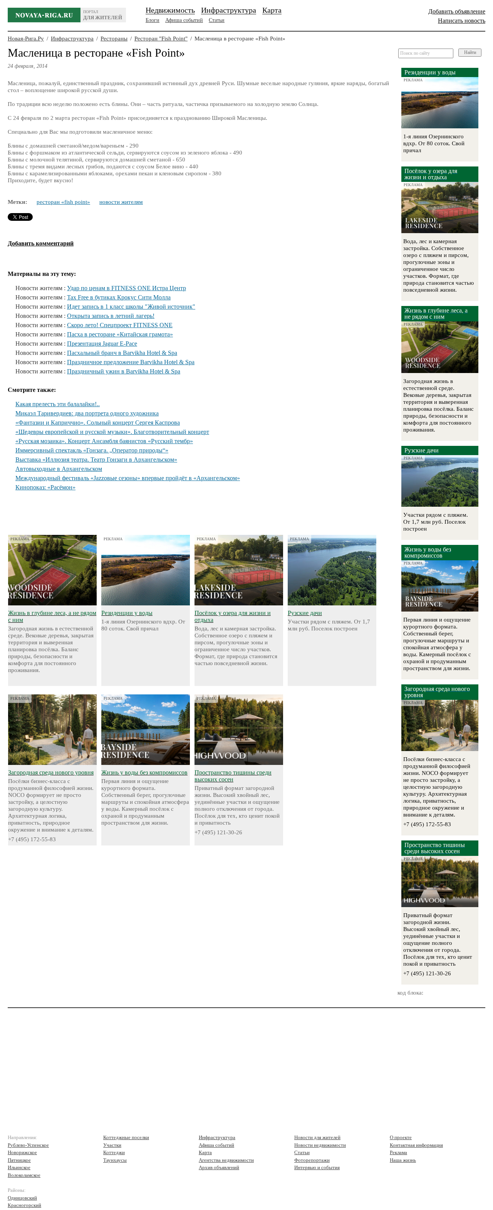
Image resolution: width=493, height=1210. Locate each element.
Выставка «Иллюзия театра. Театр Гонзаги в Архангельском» (96, 459)
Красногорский (24, 1205)
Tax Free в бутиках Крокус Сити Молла (119, 297)
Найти (470, 52)
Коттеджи (114, 1152)
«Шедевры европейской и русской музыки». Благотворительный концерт (112, 432)
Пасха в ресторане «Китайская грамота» (120, 334)
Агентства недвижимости (226, 1160)
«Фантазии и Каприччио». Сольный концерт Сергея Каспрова (97, 422)
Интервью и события (317, 1167)
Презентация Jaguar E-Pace (102, 343)
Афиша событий (184, 20)
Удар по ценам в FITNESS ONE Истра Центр (126, 288)
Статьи (217, 20)
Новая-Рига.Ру (26, 38)
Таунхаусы (115, 1160)
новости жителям (121, 202)
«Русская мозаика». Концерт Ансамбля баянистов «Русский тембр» (104, 441)
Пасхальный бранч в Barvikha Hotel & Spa (122, 353)
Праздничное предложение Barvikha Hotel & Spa (131, 362)
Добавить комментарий (41, 243)
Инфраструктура (228, 10)
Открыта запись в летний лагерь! (110, 316)
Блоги (152, 20)
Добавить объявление (456, 11)
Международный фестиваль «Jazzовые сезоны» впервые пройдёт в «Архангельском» (127, 478)
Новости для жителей (317, 1137)
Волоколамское (24, 1175)
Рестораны (114, 38)
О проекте (401, 1137)
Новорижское (22, 1152)
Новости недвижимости (320, 1145)
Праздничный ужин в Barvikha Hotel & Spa (123, 371)
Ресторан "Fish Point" (161, 38)
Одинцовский (22, 1198)
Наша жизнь (403, 1160)
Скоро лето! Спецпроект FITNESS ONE (120, 325)
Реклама (398, 1152)
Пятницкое (19, 1160)
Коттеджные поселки (126, 1137)
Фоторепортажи (312, 1160)
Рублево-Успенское (28, 1145)
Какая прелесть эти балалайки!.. (57, 404)
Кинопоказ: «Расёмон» (45, 487)
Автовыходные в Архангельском (58, 469)
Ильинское (19, 1167)
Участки (112, 1145)
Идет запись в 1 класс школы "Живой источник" (131, 306)
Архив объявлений (219, 1167)
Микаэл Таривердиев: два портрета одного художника (87, 413)
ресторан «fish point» (63, 202)
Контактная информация (416, 1145)
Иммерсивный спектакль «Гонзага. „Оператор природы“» (91, 450)
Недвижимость (170, 10)
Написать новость (461, 20)
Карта (272, 10)
